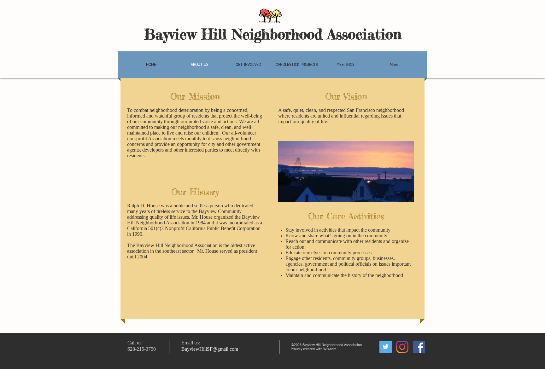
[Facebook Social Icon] (419, 347)
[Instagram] (402, 347)
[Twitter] (385, 347)
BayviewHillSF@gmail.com (209, 349)
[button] (296, 64)
